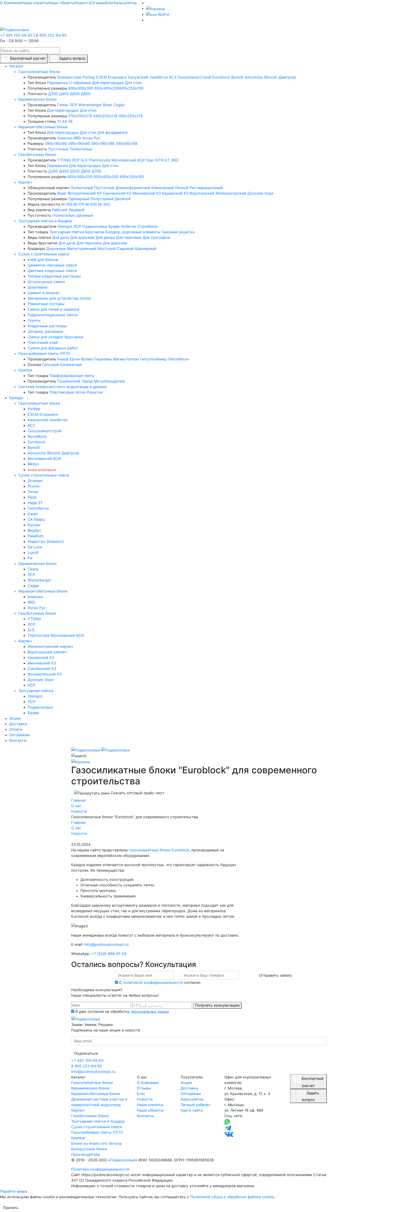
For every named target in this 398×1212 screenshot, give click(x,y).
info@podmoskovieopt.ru (106, 944)
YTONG (64, 160)
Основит (35, 480)
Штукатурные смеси (46, 281)
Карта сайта (192, 1110)
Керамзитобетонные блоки (42, 127)
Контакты (145, 1115)
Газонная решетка (178, 232)
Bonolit (237, 77)
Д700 (96, 171)
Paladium (36, 536)
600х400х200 (106, 176)
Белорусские (69, 77)
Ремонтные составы (46, 303)
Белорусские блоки (89, 1149)
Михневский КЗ (146, 193)
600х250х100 (131, 88)
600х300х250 (80, 176)
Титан (33, 491)
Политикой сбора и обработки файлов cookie (232, 1196)
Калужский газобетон (148, 77)
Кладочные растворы (47, 326)
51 (59, 121)
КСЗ (172, 77)
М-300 (104, 204)
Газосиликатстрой (194, 77)
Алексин (65, 138)
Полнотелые (81, 149)
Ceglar (119, 104)
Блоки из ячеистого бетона (96, 1143)
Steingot (65, 226)
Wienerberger (90, 104)
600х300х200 (106, 88)
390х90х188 (127, 143)
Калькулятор (125, 2)
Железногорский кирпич (50, 646)
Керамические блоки (37, 99)
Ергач (75, 359)
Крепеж (25, 370)
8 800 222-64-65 (51, 35)
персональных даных (150, 1011)
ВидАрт (34, 530)
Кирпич (25, 182)
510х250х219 (80, 116)
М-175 (78, 204)
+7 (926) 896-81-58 (108, 953)
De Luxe (35, 547)
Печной (181, 187)
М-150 (66, 204)
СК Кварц (36, 519)
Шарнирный (145, 248)
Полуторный (102, 198)
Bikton (33, 464)
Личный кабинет (196, 1104)
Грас (150, 160)
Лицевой (77, 209)
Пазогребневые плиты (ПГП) (44, 353)
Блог (109, 2)
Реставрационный (206, 187)
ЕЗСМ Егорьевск (111, 77)
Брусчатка (94, 232)
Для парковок (89, 243)
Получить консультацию (217, 1005)
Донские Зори (260, 193)
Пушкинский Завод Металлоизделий (91, 381)
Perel (32, 497)
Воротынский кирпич (47, 652)
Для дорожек (82, 237)
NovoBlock (37, 436)
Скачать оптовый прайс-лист (136, 793)
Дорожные (56, 248)
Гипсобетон (178, 359)
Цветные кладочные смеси (52, 270)
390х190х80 (79, 143)
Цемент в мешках (44, 292)
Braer (107, 104)
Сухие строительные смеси (43, 254)
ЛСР (73, 104)
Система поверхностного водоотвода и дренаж (62, 386)
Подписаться (86, 1053)
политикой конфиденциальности (153, 982)
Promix (34, 486)
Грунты (34, 320)
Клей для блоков (43, 259)
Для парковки (128, 237)
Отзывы (98, 2)
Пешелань (103, 359)
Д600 (86, 93)
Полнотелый (81, 187)
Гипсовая (50, 364)
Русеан (34, 525)
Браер (114, 226)
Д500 (75, 93)
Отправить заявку (275, 975)
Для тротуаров (156, 237)
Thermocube (99, 160)
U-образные (80, 82)
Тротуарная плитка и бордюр (45, 221)
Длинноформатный (133, 187)
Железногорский (230, 193)
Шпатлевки (37, 287)
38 (70, 121)
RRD (77, 138)
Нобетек (128, 226)
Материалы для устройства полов (59, 298)
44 (64, 121)
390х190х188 (102, 143)
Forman (132, 359)
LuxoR (33, 552)
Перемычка (57, 82)
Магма (119, 359)
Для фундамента (112, 132)
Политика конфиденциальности (100, 1169)
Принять (10, 1207)
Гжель (62, 104)
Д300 (53, 93)
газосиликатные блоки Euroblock (159, 850)
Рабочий (59, 209)
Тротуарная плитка (66, 232)
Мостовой (106, 248)
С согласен (159, 982)
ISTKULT (162, 160)
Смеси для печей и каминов (53, 309)
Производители (85, 1154)
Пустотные (58, 149)
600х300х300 (80, 88)
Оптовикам (191, 1093)
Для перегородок (108, 82)
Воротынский (202, 193)
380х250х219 (130, 116)
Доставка (189, 1088)
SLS (84, 160)
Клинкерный (162, 187)
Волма (87, 359)
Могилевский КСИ (128, 160)
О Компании (11, 2)
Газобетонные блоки (37, 154)
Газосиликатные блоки (39, 71)
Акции (186, 1082)
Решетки (95, 392)
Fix (30, 558)
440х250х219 (105, 116)
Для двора (105, 237)
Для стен (133, 82)
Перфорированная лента (71, 375)
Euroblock (221, 77)
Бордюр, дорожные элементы (132, 232)
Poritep (88, 77)
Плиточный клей (43, 342)
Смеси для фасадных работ (53, 348)
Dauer (33, 513)
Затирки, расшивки (45, 331)
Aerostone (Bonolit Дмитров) (270, 77)
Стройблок (148, 226)
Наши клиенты (35, 2)
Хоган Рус (91, 138)
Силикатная (71, 364)
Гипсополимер (153, 359)
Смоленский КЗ (117, 193)
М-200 (91, 204)
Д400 (64, 93)
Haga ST (35, 502)
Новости (83, 2)
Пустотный (104, 187)
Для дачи (60, 237)
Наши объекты (61, 2)
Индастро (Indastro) (46, 541)
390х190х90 (56, 143)
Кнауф (62, 359)
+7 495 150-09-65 (16, 35)
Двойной (123, 198)
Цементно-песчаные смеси (52, 265)
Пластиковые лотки (67, 392)
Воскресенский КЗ (85, 193)
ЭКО (174, 160)
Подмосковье (94, 226)
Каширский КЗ (175, 193)
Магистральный (81, 248)
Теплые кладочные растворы (54, 276)
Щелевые (84, 215)
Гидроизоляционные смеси (53, 314)
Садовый (125, 248)
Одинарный (78, 198)
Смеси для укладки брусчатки (55, 337)
